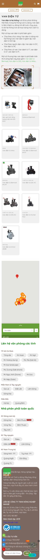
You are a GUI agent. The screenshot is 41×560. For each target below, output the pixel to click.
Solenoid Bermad (28, 117)
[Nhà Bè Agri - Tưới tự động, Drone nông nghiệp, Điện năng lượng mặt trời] (20, 4)
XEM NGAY (32, 554)
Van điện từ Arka (28, 61)
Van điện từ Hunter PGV (29, 216)
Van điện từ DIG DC (9, 215)
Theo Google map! (10, 522)
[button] (19, 303)
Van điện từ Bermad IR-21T (10, 183)
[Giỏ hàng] (38, 3)
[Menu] (3, 4)
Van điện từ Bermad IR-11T (29, 151)
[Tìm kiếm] (35, 4)
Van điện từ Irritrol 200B (9, 248)
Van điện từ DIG (15, 61)
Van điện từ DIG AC (29, 182)
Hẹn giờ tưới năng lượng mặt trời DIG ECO (9, 119)
